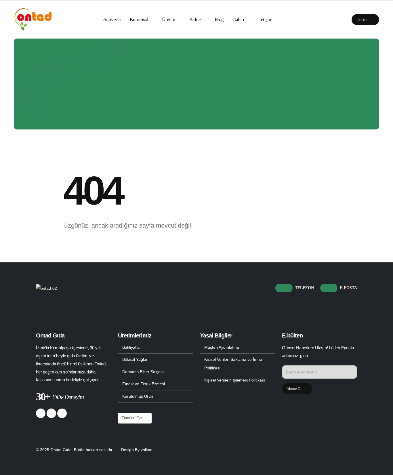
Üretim (168, 19)
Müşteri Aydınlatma (221, 347)
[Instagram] (62, 413)
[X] (51, 413)
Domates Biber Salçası (143, 371)
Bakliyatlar (131, 347)
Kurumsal (139, 19)
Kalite (195, 19)
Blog (219, 19)
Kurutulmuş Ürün (137, 396)
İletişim (265, 19)
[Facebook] (40, 413)
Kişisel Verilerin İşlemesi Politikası (234, 380)
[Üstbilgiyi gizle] (32, 19)
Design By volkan (136, 449)
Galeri (238, 19)
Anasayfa (112, 19)
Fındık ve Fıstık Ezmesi (143, 383)
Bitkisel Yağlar (135, 359)
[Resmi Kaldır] (46, 288)
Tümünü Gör (133, 418)
